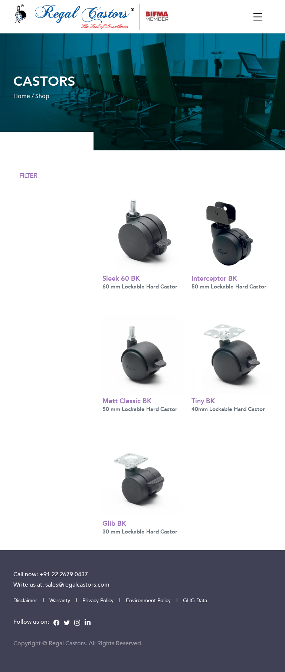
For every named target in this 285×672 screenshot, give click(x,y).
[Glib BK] (142, 476)
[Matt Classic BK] (142, 354)
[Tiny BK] (231, 354)
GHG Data (195, 600)
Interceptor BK (214, 278)
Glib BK (114, 523)
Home (21, 96)
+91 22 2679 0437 (63, 574)
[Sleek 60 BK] (142, 231)
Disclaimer (25, 600)
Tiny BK (203, 400)
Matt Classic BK (126, 400)
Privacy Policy (98, 600)
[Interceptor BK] (231, 231)
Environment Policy (148, 600)
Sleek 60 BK (121, 278)
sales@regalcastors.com (77, 584)
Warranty (59, 600)
